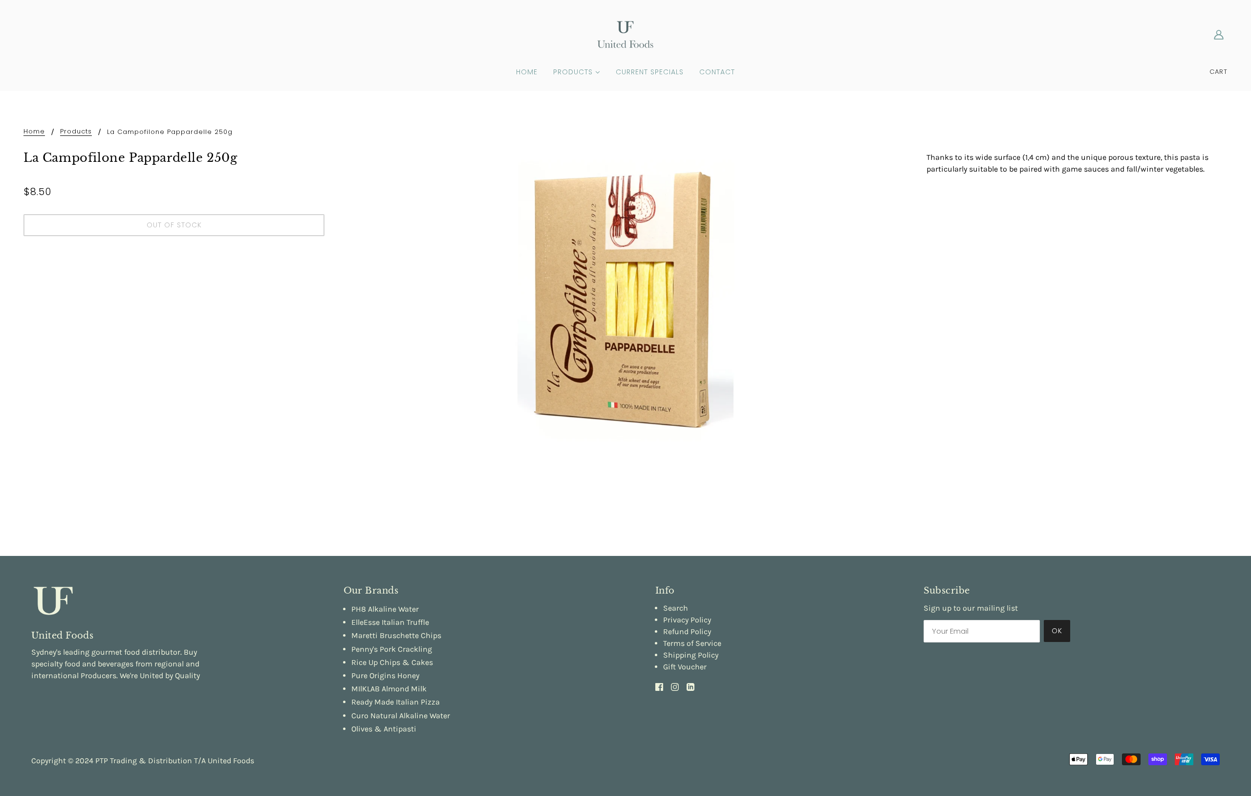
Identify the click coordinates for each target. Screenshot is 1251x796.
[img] (659, 686)
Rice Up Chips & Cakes (392, 662)
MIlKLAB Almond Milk (389, 688)
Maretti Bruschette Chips (396, 635)
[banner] (625, 33)
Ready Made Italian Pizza (395, 702)
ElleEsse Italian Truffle (390, 622)
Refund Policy (687, 631)
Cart (1218, 71)
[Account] (1219, 34)
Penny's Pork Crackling (391, 649)
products (76, 132)
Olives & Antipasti (383, 728)
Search (675, 608)
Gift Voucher (685, 666)
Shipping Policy (690, 655)
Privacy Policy (687, 619)
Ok (1057, 631)
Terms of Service (692, 643)
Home (34, 132)
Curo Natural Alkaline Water (400, 715)
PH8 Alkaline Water (385, 609)
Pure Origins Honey (385, 675)
